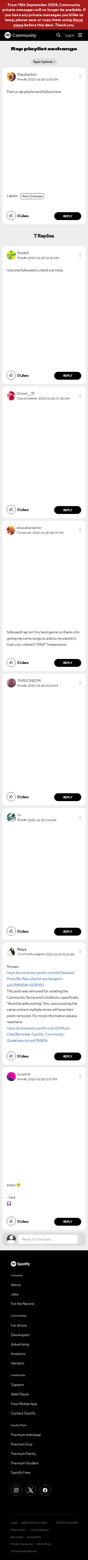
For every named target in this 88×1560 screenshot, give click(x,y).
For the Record (22, 1303)
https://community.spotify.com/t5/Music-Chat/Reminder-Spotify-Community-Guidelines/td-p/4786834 (39, 1034)
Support (17, 1384)
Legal (14, 1523)
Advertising (20, 1344)
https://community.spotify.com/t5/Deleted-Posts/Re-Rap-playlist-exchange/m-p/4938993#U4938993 (41, 978)
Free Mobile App (24, 1403)
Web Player (20, 1394)
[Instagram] (16, 1490)
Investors (18, 1353)
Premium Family (23, 1453)
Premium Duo (21, 1444)
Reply (67, 216)
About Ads (17, 1537)
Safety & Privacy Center (34, 1523)
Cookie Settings (39, 1530)
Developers (20, 1334)
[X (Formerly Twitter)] (30, 1490)
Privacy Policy (18, 1530)
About (16, 1284)
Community (24, 35)
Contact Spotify (23, 1413)
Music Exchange (32, 196)
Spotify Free (20, 1472)
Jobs (15, 1294)
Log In (69, 35)
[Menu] (80, 35)
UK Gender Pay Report (24, 1551)
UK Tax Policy (44, 1544)
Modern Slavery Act (22, 1544)
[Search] (58, 35)
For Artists (19, 1325)
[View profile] (11, 76)
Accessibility (34, 1537)
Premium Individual (26, 1434)
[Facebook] (45, 1490)
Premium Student (25, 1463)
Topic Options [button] (43, 61)
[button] (80, 76)
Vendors (17, 1363)
